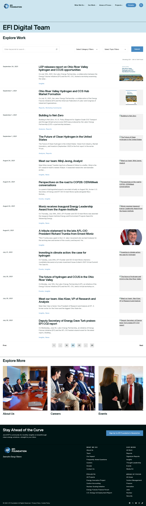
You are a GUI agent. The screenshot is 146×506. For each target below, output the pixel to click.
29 (92, 345)
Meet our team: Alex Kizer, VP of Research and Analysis (67, 300)
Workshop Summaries (53, 108)
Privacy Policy (36, 503)
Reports (41, 108)
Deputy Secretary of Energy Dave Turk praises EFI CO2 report (67, 322)
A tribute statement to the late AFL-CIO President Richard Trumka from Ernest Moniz (66, 232)
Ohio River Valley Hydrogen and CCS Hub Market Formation (64, 92)
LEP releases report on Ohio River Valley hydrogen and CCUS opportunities (63, 68)
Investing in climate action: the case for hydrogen (62, 254)
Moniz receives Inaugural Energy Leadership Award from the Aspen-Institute (66, 208)
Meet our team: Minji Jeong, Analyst (61, 161)
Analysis (42, 129)
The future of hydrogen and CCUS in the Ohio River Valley (66, 278)
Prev (5, 345)
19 (66, 345)
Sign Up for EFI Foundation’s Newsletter (124, 433)
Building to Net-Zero (51, 115)
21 (79, 345)
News (47, 174)
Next (141, 345)
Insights (41, 83)
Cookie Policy (45, 503)
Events (41, 199)
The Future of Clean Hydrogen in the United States (65, 138)
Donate (131, 5)
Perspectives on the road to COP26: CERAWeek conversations (68, 183)
